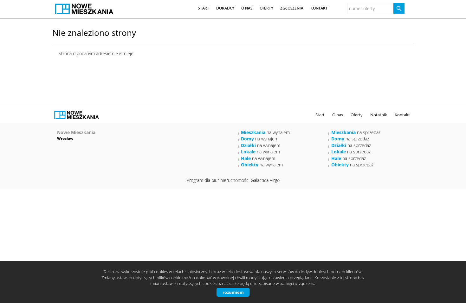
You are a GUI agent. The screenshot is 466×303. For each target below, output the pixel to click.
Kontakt (319, 8)
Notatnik (378, 115)
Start (203, 8)
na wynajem (265, 132)
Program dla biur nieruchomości (219, 180)
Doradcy (225, 8)
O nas (246, 8)
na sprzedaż (355, 132)
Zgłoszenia (291, 8)
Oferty (266, 8)
